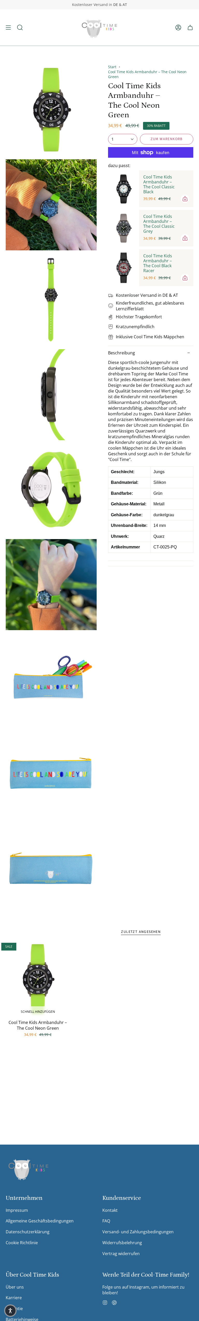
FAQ (106, 1221)
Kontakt (110, 1210)
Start (112, 66)
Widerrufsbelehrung (122, 1243)
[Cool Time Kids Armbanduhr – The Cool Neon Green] (38, 979)
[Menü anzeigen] (8, 27)
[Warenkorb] (190, 27)
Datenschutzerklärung (27, 1232)
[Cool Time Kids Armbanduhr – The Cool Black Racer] (123, 267)
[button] (20, 27)
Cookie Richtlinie (22, 1243)
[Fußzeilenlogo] (28, 1168)
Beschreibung (121, 353)
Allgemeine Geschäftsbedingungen (40, 1221)
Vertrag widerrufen (121, 1253)
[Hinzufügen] (185, 199)
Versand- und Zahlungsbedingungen (138, 1232)
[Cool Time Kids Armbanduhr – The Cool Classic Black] (123, 188)
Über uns (15, 1287)
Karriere (14, 1298)
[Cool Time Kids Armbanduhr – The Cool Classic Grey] (123, 228)
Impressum (17, 1210)
